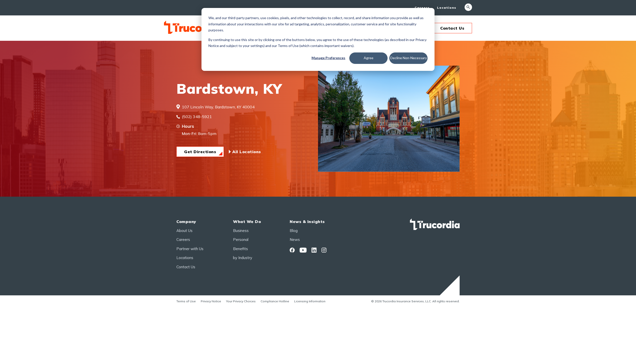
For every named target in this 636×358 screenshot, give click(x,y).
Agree (368, 58)
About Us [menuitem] (184, 230)
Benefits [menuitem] (240, 248)
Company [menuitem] (186, 221)
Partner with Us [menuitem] (189, 248)
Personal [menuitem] (240, 239)
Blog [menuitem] (294, 230)
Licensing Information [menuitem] (309, 301)
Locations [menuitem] (446, 7)
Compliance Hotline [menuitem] (275, 301)
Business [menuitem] (241, 230)
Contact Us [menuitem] (185, 267)
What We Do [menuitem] (247, 221)
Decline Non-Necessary (408, 58)
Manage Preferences (328, 58)
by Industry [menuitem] (242, 257)
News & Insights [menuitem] (307, 221)
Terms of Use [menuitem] (186, 301)
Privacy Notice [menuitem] (211, 301)
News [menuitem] (295, 239)
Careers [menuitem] (422, 7)
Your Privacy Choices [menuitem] (241, 301)
